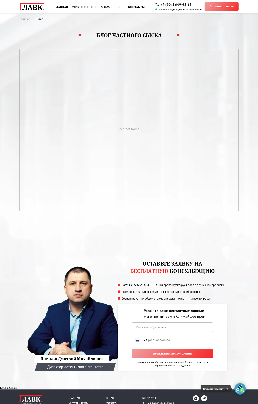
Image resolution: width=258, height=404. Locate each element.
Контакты (149, 397)
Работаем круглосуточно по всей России (180, 9)
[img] (157, 4)
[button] (222, 6)
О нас (110, 397)
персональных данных (178, 365)
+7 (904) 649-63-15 (176, 4)
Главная (24, 19)
